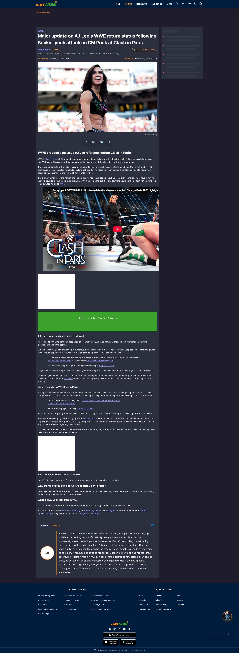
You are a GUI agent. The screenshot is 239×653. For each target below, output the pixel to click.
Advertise (159, 600)
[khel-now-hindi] (189, 4)
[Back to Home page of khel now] (46, 4)
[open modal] (227, 615)
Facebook (88, 510)
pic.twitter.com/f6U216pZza (99, 360)
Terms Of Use (144, 609)
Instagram (111, 510)
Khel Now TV (182, 605)
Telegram (83, 513)
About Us (142, 600)
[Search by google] (177, 4)
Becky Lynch (89, 418)
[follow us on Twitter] (119, 629)
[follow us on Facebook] (109, 629)
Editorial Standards (163, 609)
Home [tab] (117, 4)
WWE (41, 31)
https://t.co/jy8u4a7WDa (59, 360)
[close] (228, 634)
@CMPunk (115, 400)
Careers (158, 595)
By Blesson (44, 49)
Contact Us (143, 605)
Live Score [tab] (156, 4)
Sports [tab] (128, 4)
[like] (85, 142)
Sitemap (180, 600)
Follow (56, 50)
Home (141, 595)
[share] (109, 142)
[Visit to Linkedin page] (152, 525)
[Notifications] (194, 4)
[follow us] (101, 142)
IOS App (49, 513)
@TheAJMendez (102, 400)
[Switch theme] (183, 4)
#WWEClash (88, 400)
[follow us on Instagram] (114, 629)
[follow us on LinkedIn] (129, 629)
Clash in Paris (51, 159)
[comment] (93, 142)
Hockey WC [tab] (142, 4)
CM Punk (68, 378)
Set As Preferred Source (146, 50)
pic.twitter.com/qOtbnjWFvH (61, 403)
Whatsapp (95, 513)
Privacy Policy (161, 605)
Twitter (97, 510)
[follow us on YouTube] (124, 629)
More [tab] (169, 4)
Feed (178, 595)
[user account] (200, 4)
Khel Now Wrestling (71, 510)
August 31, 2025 (106, 365)
